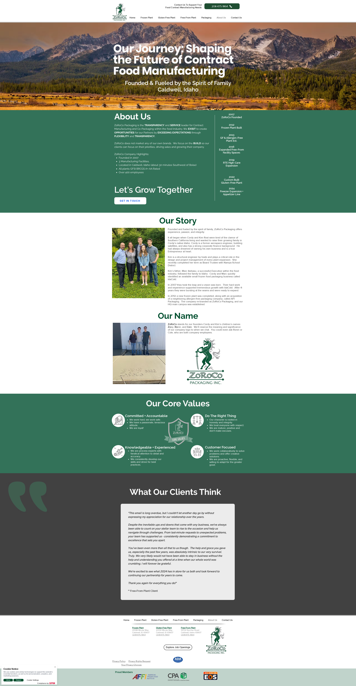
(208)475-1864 (139, 635)
